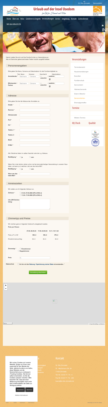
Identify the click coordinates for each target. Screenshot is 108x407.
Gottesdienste (83, 18)
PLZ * (10, 120)
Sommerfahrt (97, 3)
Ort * (9, 125)
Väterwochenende (80, 89)
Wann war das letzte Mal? (12, 175)
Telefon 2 (11, 135)
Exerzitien (77, 76)
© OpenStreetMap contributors (97, 324)
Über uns (15, 18)
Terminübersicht (79, 67)
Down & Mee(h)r (79, 94)
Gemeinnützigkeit (40, 365)
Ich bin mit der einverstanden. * (42, 264)
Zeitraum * (11, 193)
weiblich (51, 76)
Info (13, 201)
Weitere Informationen (21, 395)
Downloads (37, 370)
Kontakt (74, 18)
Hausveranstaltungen (81, 72)
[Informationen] (105, 29)
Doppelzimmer (24, 251)
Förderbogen (38, 368)
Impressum (22, 402)
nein (32, 157)
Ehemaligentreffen (80, 103)
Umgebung (66, 18)
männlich (43, 78)
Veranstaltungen (48, 18)
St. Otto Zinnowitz (84, 3)
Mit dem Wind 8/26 (14, 24)
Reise (22, 18)
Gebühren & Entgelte (33, 18)
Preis (9, 257)
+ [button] (5, 285)
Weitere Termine (79, 118)
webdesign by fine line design (95, 402)
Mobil (10, 140)
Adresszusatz (12, 115)
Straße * (11, 105)
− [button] (5, 288)
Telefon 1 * (11, 130)
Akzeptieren (20, 390)
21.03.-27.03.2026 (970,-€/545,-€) (31, 193)
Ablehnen (29, 390)
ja (22, 157)
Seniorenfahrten (79, 98)
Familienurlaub (79, 80)
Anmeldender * (13, 76)
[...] (50, 79)
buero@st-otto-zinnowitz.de (65, 381)
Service (57, 18)
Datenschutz (31, 402)
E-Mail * (11, 145)
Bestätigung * (12, 157)
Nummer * (11, 110)
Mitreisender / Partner (12, 84)
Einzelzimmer (26, 249)
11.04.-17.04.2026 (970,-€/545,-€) (31, 195)
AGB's (15, 402)
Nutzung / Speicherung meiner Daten (41, 264)
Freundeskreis (39, 372)
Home (9, 18)
